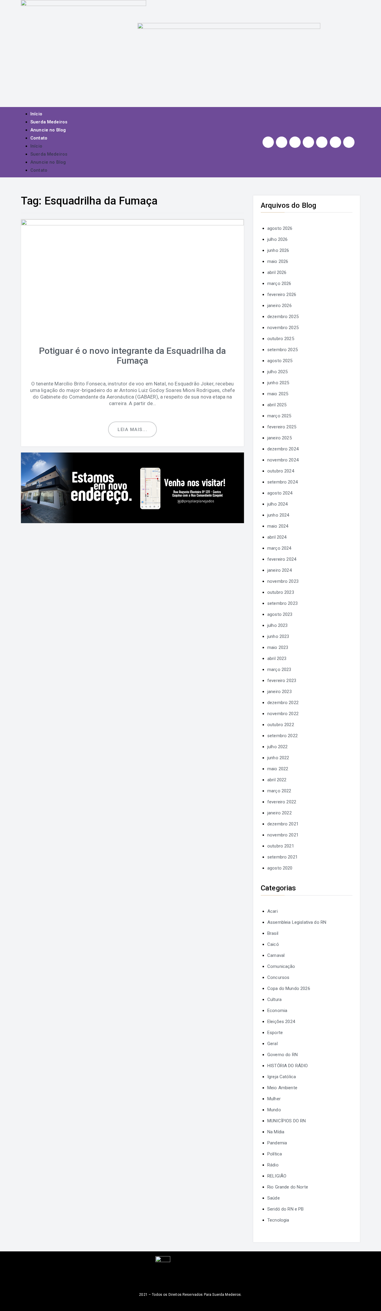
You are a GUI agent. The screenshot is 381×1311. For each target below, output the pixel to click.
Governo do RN (282, 1054)
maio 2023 (277, 647)
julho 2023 (277, 625)
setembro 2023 (282, 603)
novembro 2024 (283, 460)
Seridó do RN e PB (285, 1209)
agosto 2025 (280, 360)
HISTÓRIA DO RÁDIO (287, 1065)
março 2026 (279, 283)
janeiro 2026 (279, 305)
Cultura (274, 999)
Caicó (273, 944)
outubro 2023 (280, 592)
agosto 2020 (280, 868)
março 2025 (279, 416)
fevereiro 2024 (281, 559)
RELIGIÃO (276, 1176)
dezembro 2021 (283, 824)
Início (36, 114)
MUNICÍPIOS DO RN (286, 1121)
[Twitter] (295, 142)
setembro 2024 (282, 482)
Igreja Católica (281, 1076)
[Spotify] (321, 142)
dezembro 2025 (283, 316)
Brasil (272, 933)
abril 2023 (277, 658)
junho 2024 (278, 515)
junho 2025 (278, 382)
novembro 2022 (283, 713)
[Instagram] (268, 142)
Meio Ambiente (282, 1087)
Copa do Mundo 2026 (288, 988)
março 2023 (279, 669)
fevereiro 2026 (281, 294)
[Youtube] (308, 142)
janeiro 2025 (279, 438)
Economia (277, 1010)
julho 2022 (277, 746)
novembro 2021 (283, 835)
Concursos (278, 977)
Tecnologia (278, 1220)
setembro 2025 (282, 349)
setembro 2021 (282, 857)
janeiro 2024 (279, 570)
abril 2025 (277, 404)
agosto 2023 (280, 614)
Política (274, 1154)
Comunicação (281, 966)
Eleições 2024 (281, 1021)
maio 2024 (277, 526)
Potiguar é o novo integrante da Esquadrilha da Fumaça (132, 355)
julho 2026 (277, 239)
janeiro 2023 (279, 691)
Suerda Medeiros (48, 122)
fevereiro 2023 (281, 680)
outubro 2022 (280, 724)
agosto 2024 (280, 493)
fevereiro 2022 (281, 802)
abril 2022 (277, 779)
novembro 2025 (283, 327)
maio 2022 (277, 768)
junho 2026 (278, 250)
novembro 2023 (283, 581)
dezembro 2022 (283, 702)
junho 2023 (278, 636)
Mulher (274, 1098)
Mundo (274, 1109)
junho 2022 (278, 757)
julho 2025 (277, 371)
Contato (38, 138)
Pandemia (277, 1143)
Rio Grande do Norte (287, 1187)
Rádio (273, 1165)
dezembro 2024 (283, 449)
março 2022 (279, 791)
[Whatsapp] (335, 142)
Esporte (275, 1032)
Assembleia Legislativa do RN (296, 922)
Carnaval (276, 955)
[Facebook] (281, 142)
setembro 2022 (282, 735)
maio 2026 (277, 261)
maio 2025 (277, 393)
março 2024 (279, 548)
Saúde (273, 1198)
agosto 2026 (280, 228)
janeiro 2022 (279, 813)
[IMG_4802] (132, 487)
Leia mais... (132, 429)
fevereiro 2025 (281, 427)
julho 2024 (277, 504)
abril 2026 (277, 272)
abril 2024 (277, 537)
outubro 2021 (280, 846)
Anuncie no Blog (48, 130)
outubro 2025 (280, 338)
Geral (272, 1043)
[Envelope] (349, 142)
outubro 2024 (280, 471)
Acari (272, 911)
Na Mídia (275, 1132)
